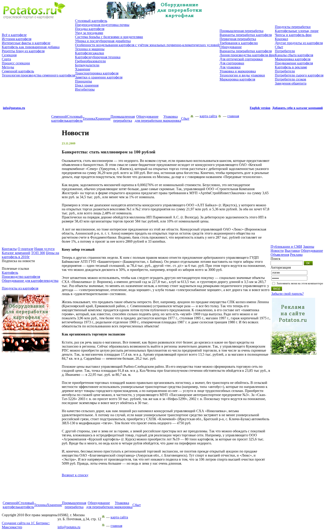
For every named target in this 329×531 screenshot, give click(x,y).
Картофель (10, 272)
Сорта (6, 59)
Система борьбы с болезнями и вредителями (109, 37)
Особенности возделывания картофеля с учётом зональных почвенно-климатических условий (147, 45)
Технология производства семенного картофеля (38, 75)
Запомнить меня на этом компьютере (300, 283)
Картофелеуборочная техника (97, 57)
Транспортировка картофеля (96, 73)
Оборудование (231, 47)
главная (233, 116)
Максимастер (26, 525)
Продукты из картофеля (20, 288)
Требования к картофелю (239, 43)
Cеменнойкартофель (59, 118)
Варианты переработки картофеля (246, 35)
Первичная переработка (238, 39)
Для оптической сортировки (241, 59)
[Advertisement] (164, 491)
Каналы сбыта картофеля (294, 55)
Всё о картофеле (14, 35)
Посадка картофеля (89, 29)
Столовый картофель (91, 21)
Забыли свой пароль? (287, 294)
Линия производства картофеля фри (247, 55)
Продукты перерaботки (293, 27)
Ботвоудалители (87, 65)
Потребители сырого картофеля (299, 75)
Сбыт (279, 47)
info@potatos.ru (69, 527)
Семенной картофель (18, 71)
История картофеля (16, 39)
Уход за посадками (89, 33)
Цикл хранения (86, 85)
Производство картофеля (21, 277)
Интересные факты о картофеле (26, 43)
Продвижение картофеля (294, 63)
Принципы (83, 81)
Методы (8, 67)
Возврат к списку (75, 475)
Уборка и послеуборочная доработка (103, 41)
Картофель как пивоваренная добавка (31, 47)
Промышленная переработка (241, 31)
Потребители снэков (290, 79)
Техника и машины (90, 49)
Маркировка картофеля (237, 79)
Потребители (285, 51)
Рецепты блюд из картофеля (23, 51)
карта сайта (208, 116)
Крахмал (281, 39)
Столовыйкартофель (75, 118)
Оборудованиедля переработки (147, 118)
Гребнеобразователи (90, 61)
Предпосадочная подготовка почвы (102, 25)
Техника (89, 118)
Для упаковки (230, 67)
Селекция (9, 55)
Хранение (82, 69)
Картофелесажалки (89, 53)
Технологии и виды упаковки (242, 75)
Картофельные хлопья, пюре (296, 31)
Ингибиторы (85, 89)
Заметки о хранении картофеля (98, 77)
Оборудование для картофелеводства (30, 281)
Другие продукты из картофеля (299, 43)
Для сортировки (232, 63)
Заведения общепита (290, 83)
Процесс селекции (16, 63)
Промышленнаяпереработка (123, 118)
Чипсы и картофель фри (293, 35)
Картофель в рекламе (291, 67)
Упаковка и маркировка (238, 71)
